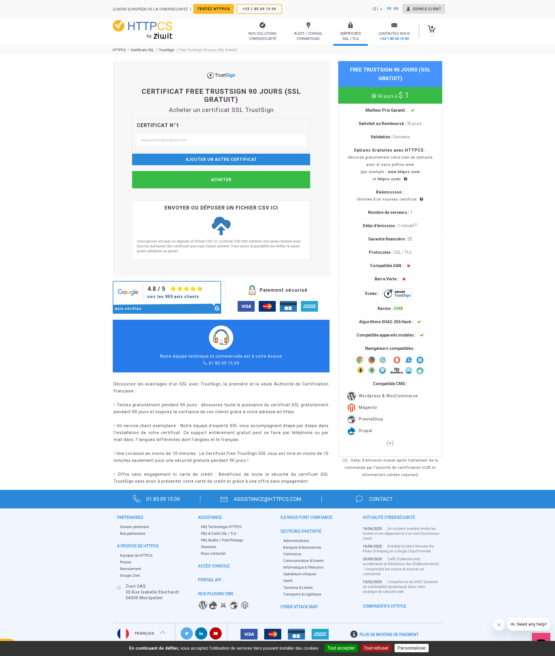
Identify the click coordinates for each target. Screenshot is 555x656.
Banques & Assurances (302, 547)
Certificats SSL (142, 50)
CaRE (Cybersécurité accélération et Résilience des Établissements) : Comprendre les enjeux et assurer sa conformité (401, 566)
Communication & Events (303, 561)
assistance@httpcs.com (267, 499)
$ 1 (393, 95)
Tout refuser (376, 648)
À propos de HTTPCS (136, 556)
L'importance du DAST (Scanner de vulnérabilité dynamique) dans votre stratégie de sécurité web (400, 587)
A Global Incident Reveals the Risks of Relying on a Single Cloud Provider (398, 548)
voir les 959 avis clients (173, 296)
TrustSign (166, 50)
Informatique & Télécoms (303, 567)
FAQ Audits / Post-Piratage (222, 540)
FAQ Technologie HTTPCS (221, 527)
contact (381, 499)
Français (144, 633)
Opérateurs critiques (299, 574)
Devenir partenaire (134, 527)
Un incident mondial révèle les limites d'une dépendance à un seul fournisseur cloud (401, 534)
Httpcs (119, 50)
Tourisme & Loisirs (298, 588)
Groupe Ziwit (130, 576)
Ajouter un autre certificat (221, 159)
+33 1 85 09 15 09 (259, 9)
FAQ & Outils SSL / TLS (218, 534)
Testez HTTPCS (213, 9)
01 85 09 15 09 (224, 363)
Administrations (296, 541)
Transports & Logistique (302, 594)
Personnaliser (411, 648)
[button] (262, 31)
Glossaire (208, 547)
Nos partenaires (132, 534)
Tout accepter (341, 648)
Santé (288, 581)
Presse (125, 562)
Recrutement (130, 569)
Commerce (292, 554)
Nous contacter (213, 554)
